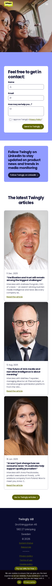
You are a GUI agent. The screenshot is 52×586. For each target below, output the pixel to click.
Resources (26, 547)
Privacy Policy (35, 119)
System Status (26, 543)
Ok (19, 582)
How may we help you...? (20, 104)
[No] (49, 578)
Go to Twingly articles (25, 497)
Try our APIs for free (25, 568)
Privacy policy (26, 556)
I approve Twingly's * (27, 119)
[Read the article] (26, 256)
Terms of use (26, 560)
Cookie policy (26, 564)
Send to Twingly (32, 126)
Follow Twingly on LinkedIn (23, 175)
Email (11, 93)
